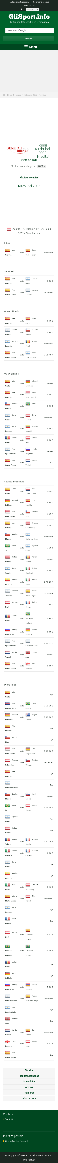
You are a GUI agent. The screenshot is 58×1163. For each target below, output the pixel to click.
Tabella (29, 1070)
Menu (32, 47)
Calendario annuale (41, 2)
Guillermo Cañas (32, 539)
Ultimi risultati (29, 5)
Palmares (29, 1092)
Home (9, 95)
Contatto (9, 1119)
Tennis (18, 95)
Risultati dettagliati (29, 1076)
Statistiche (29, 1081)
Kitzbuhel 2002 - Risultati (35, 95)
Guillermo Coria (32, 645)
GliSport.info (29, 17)
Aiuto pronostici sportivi (19, 2)
